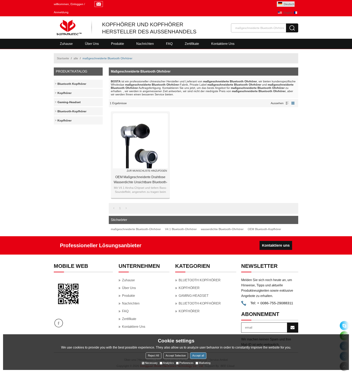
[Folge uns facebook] (58, 323)
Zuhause (66, 43)
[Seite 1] (113, 208)
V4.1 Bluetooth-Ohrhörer (181, 229)
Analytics (168, 362)
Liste (287, 103)
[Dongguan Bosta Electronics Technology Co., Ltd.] (68, 27)
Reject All (153, 355)
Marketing (204, 362)
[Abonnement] (292, 327)
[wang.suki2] (344, 325)
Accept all (198, 355)
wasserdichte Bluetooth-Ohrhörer (222, 229)
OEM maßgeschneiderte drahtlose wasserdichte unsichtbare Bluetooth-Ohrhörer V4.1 (140, 180)
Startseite (63, 58)
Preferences (186, 362)
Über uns (92, 43)
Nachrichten (145, 43)
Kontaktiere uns (222, 43)
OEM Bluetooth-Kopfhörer (264, 229)
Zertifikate (192, 43)
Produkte (117, 43)
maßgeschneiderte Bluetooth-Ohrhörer (136, 229)
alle (76, 58)
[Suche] (292, 27)
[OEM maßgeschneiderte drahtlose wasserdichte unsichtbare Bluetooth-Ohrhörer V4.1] (140, 140)
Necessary (151, 362)
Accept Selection (176, 355)
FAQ (169, 43)
